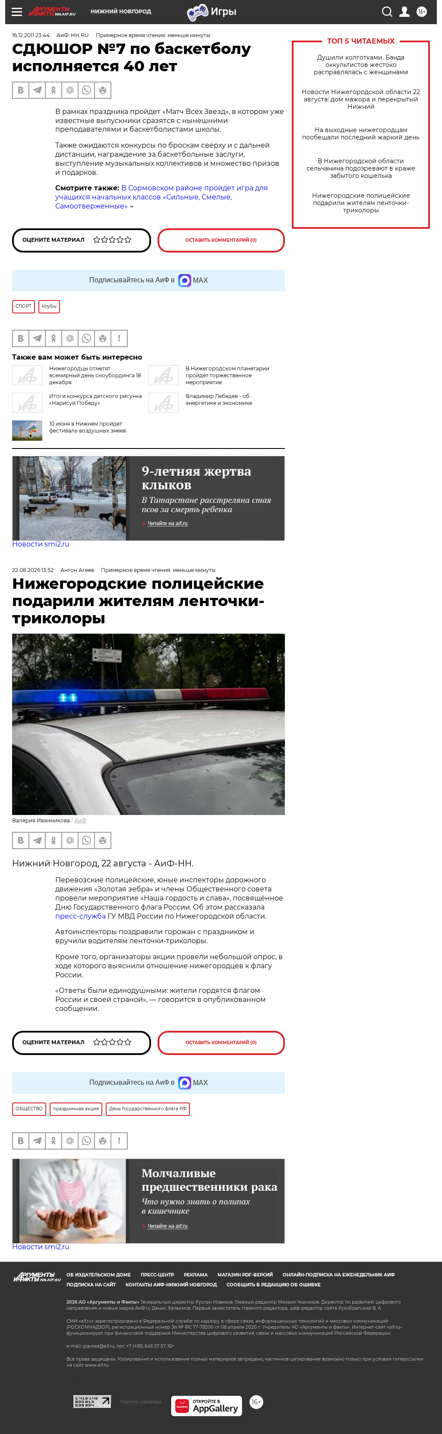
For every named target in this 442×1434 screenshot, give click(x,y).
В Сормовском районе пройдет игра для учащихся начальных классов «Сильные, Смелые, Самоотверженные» (161, 197)
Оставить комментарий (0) (221, 240)
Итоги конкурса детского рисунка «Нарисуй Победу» (95, 399)
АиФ (80, 820)
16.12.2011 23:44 (31, 35)
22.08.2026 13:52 (33, 570)
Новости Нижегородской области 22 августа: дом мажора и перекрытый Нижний (361, 99)
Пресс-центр (157, 1275)
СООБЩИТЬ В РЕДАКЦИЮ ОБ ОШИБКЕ (274, 1285)
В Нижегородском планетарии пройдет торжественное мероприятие (227, 375)
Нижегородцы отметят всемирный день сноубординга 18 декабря (95, 375)
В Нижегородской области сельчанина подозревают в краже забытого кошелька (360, 169)
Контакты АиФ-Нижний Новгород (171, 1285)
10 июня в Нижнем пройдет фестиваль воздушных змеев (87, 427)
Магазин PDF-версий (245, 1275)
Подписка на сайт (91, 1285)
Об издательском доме (98, 1275)
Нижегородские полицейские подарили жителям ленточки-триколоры (361, 203)
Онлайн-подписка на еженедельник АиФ (339, 1275)
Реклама (196, 1275)
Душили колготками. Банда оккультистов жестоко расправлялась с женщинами (361, 65)
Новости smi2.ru (40, 544)
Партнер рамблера (140, 1401)
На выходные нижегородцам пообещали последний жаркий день (361, 133)
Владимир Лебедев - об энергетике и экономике (219, 399)
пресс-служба (80, 916)
